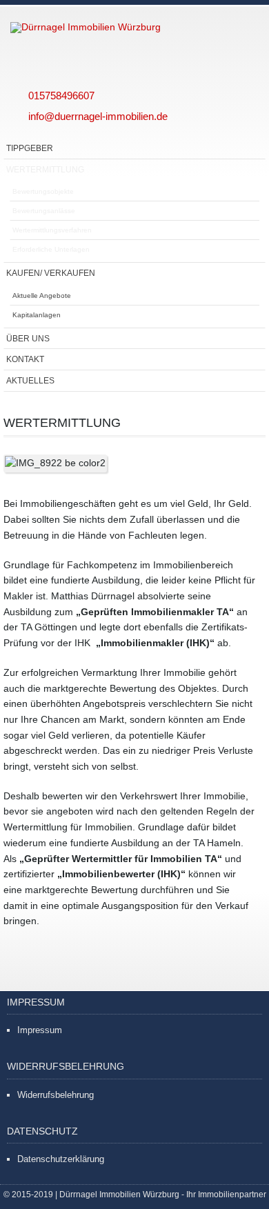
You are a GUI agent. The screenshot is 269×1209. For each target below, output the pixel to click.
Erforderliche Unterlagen (51, 249)
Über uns (28, 338)
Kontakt (25, 358)
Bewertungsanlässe (43, 210)
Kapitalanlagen (36, 315)
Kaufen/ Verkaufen (50, 272)
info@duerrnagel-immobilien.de (98, 116)
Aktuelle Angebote (41, 295)
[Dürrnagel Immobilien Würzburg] (120, 27)
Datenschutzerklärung (60, 1159)
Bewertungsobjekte (43, 191)
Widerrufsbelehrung (55, 1095)
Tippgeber (29, 147)
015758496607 (61, 95)
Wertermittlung (45, 169)
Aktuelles (30, 380)
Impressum (39, 1030)
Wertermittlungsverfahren (52, 230)
